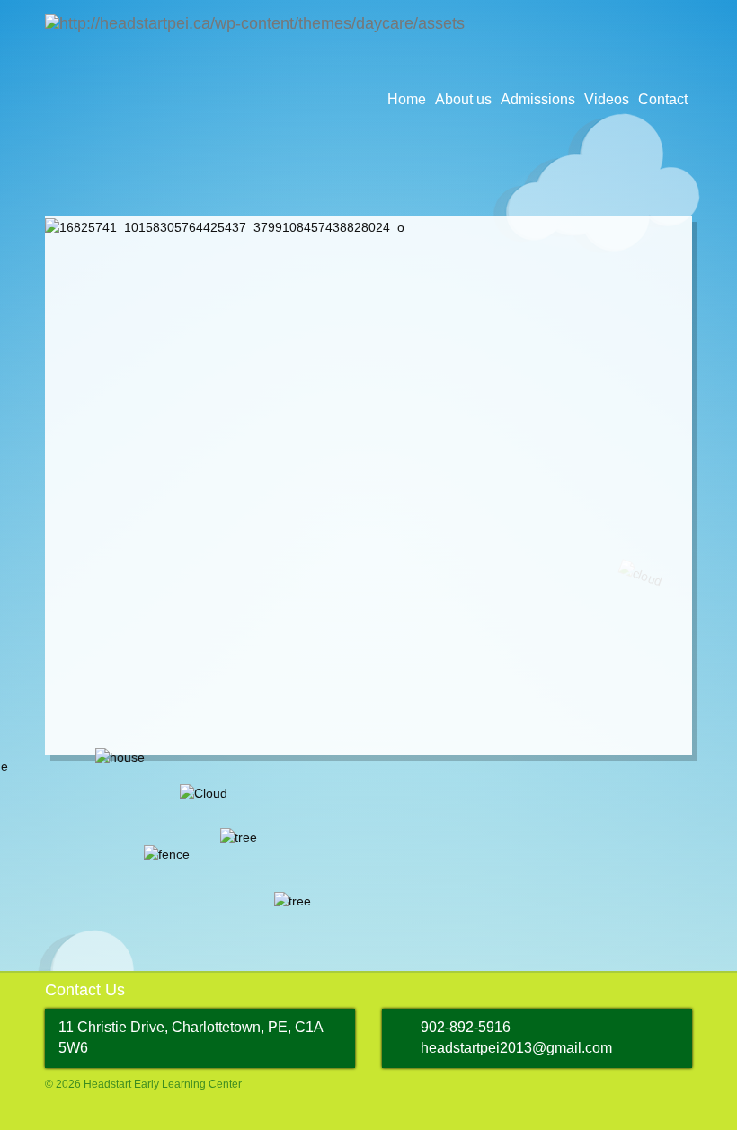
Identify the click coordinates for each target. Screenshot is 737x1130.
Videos (606, 99)
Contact (663, 99)
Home (406, 99)
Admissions (538, 99)
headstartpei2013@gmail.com (516, 1047)
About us (463, 99)
